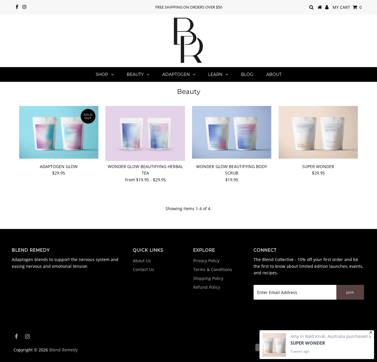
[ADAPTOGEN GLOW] (58, 132)
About (274, 74)
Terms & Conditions (212, 269)
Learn (215, 74)
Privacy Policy (206, 260)
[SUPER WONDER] (318, 132)
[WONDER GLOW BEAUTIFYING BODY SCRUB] (231, 132)
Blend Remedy (63, 350)
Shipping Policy (208, 278)
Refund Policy (206, 287)
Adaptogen (176, 74)
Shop (102, 74)
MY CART (347, 7)
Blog (247, 74)
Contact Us (143, 269)
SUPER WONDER (307, 343)
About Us (142, 260)
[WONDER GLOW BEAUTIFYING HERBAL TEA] (145, 133)
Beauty (135, 74)
